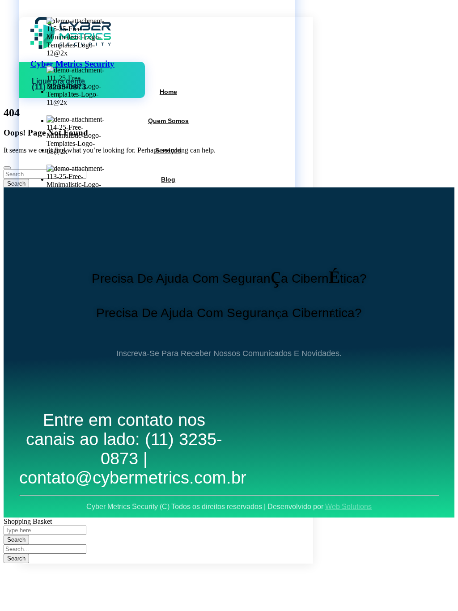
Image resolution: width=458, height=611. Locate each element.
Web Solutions (348, 506)
